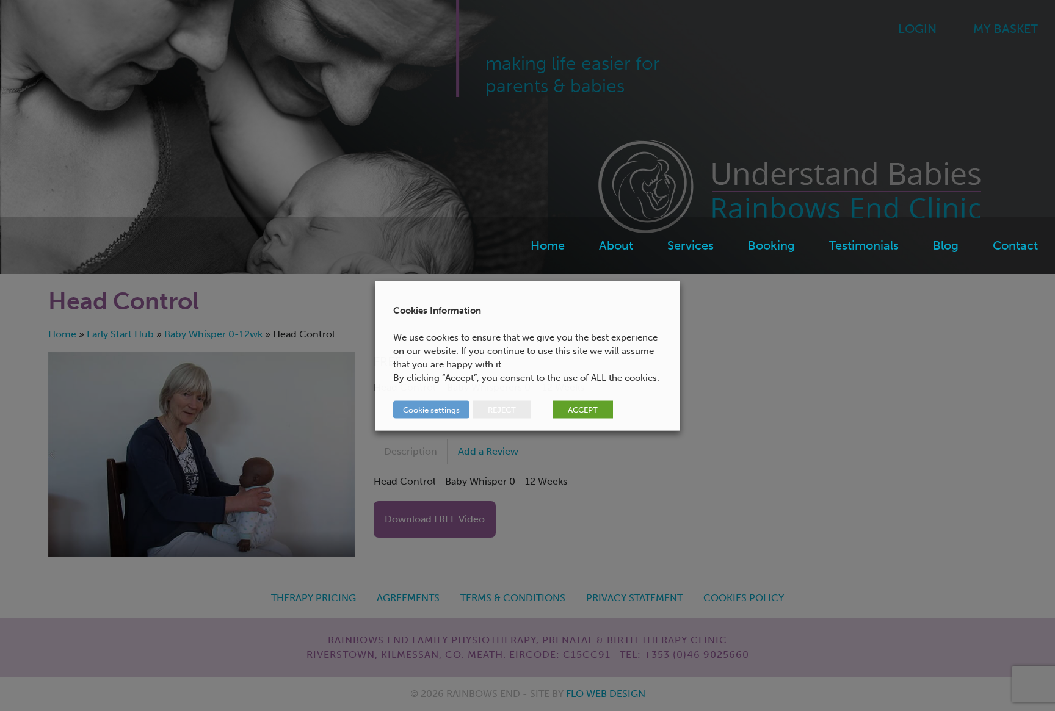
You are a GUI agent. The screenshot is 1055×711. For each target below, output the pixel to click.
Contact (1015, 245)
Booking (771, 245)
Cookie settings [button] (431, 409)
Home (548, 245)
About (616, 245)
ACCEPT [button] (583, 409)
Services (690, 245)
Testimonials (864, 245)
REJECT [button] (502, 409)
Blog (946, 245)
